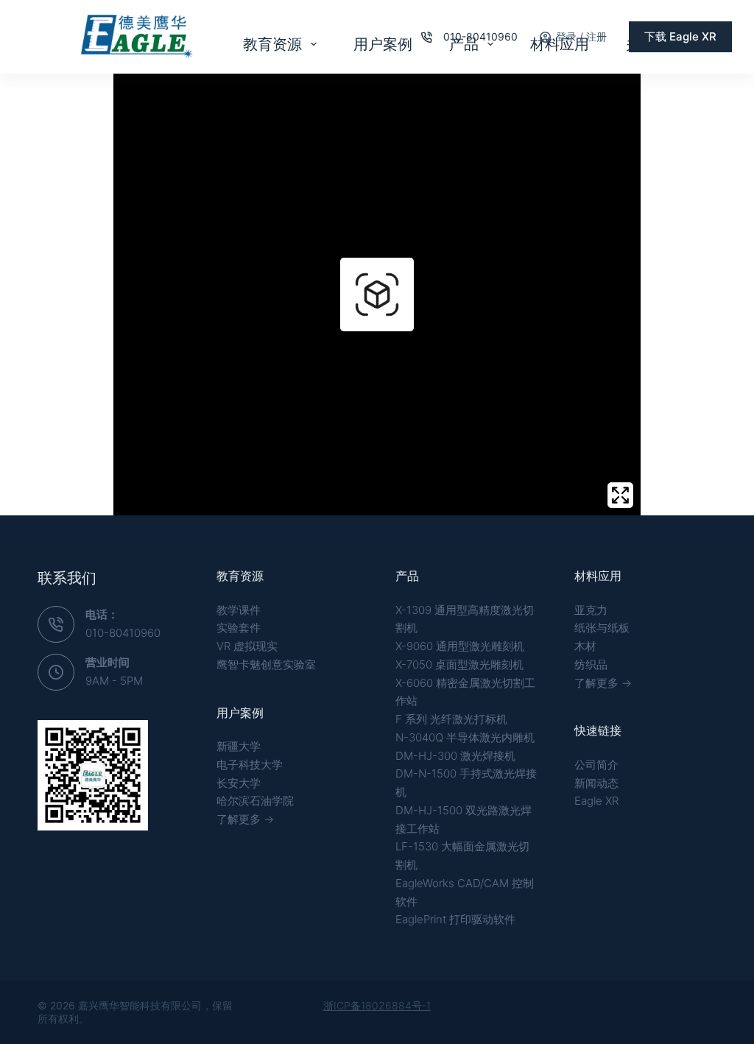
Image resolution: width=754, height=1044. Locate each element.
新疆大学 (238, 746)
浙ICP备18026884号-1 (377, 1005)
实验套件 (238, 628)
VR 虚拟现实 (247, 646)
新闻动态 (596, 783)
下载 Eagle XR (680, 36)
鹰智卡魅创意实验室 (266, 664)
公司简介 (596, 765)
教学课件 (238, 610)
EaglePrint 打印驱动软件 (455, 919)
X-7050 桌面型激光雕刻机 (459, 664)
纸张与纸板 (602, 628)
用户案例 (382, 44)
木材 (585, 646)
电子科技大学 (249, 765)
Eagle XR (596, 801)
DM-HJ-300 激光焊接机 (455, 756)
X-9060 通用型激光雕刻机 (459, 646)
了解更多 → (245, 819)
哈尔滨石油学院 (255, 801)
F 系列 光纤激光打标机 (451, 719)
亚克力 (590, 610)
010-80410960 (480, 36)
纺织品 (590, 664)
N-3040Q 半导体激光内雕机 (465, 737)
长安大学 (238, 783)
